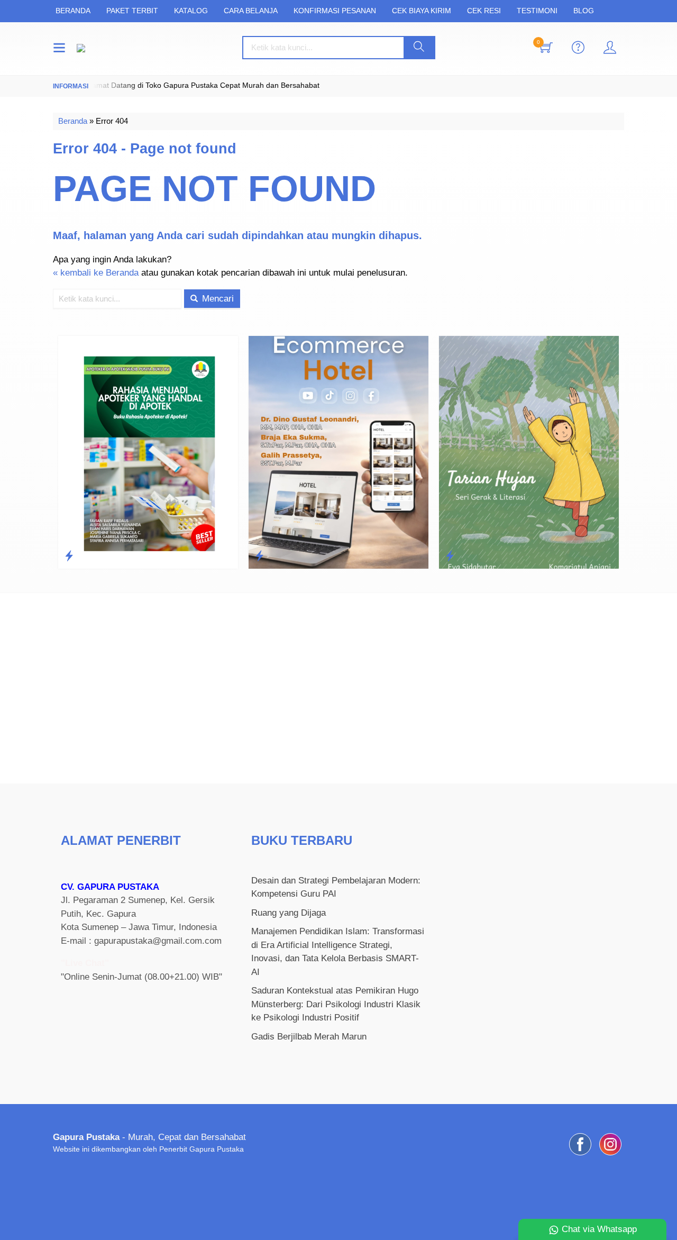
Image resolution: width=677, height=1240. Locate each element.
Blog (583, 11)
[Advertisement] (338, 688)
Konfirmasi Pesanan (335, 11)
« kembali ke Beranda (96, 273)
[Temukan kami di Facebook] (580, 1155)
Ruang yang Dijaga (288, 913)
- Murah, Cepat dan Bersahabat (149, 1137)
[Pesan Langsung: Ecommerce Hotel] (182, 556)
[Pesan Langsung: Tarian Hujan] (372, 556)
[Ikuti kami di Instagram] (610, 1155)
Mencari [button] (216, 299)
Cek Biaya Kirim (421, 11)
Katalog (191, 11)
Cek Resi (484, 11)
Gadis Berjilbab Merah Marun (309, 1037)
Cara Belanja (251, 11)
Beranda (73, 11)
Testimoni (537, 11)
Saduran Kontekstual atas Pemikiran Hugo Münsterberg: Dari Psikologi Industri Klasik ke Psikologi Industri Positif (335, 1004)
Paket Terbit (132, 11)
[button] (419, 47)
